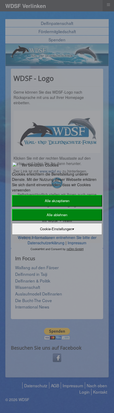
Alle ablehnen (57, 214)
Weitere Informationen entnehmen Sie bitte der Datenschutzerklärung (57, 240)
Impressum (77, 242)
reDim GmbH (75, 249)
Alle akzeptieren (57, 200)
